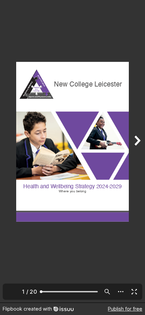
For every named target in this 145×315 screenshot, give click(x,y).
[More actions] (120, 291)
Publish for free (125, 309)
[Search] (107, 291)
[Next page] (137, 151)
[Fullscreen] (134, 291)
